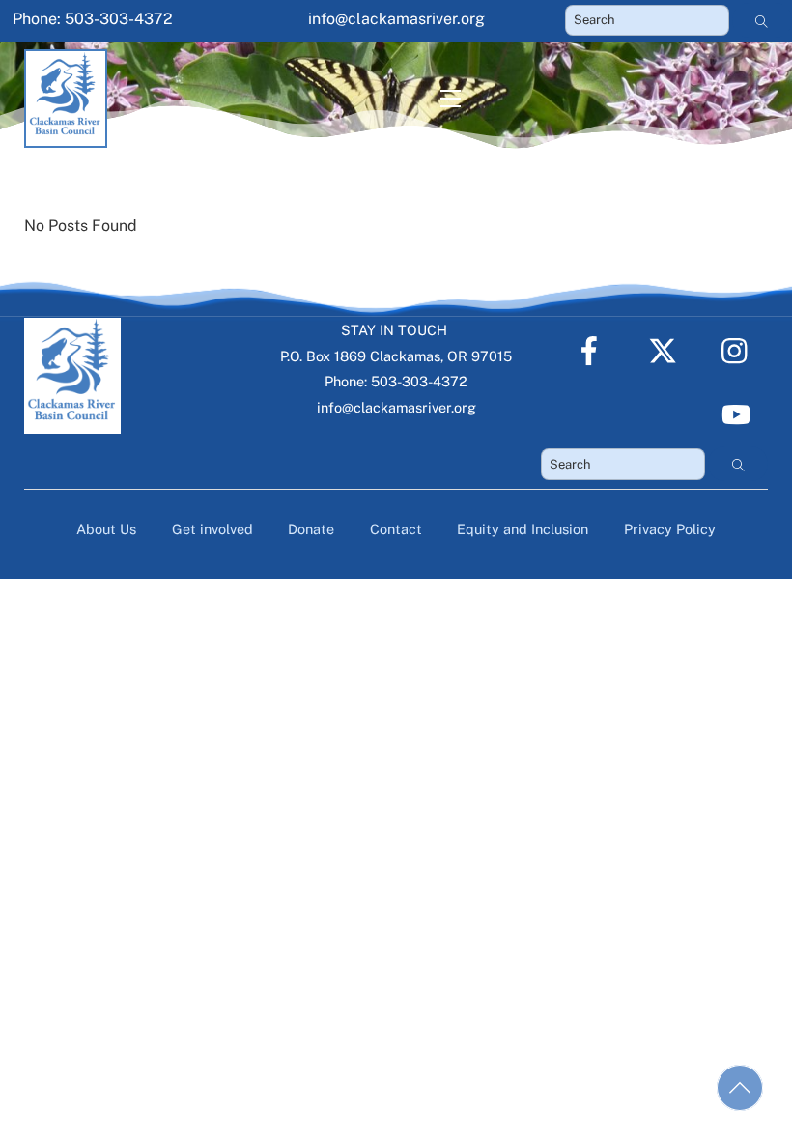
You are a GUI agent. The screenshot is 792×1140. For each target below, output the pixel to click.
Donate (311, 529)
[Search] (762, 20)
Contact (396, 529)
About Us (106, 529)
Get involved (212, 529)
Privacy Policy (670, 529)
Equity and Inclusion (522, 529)
